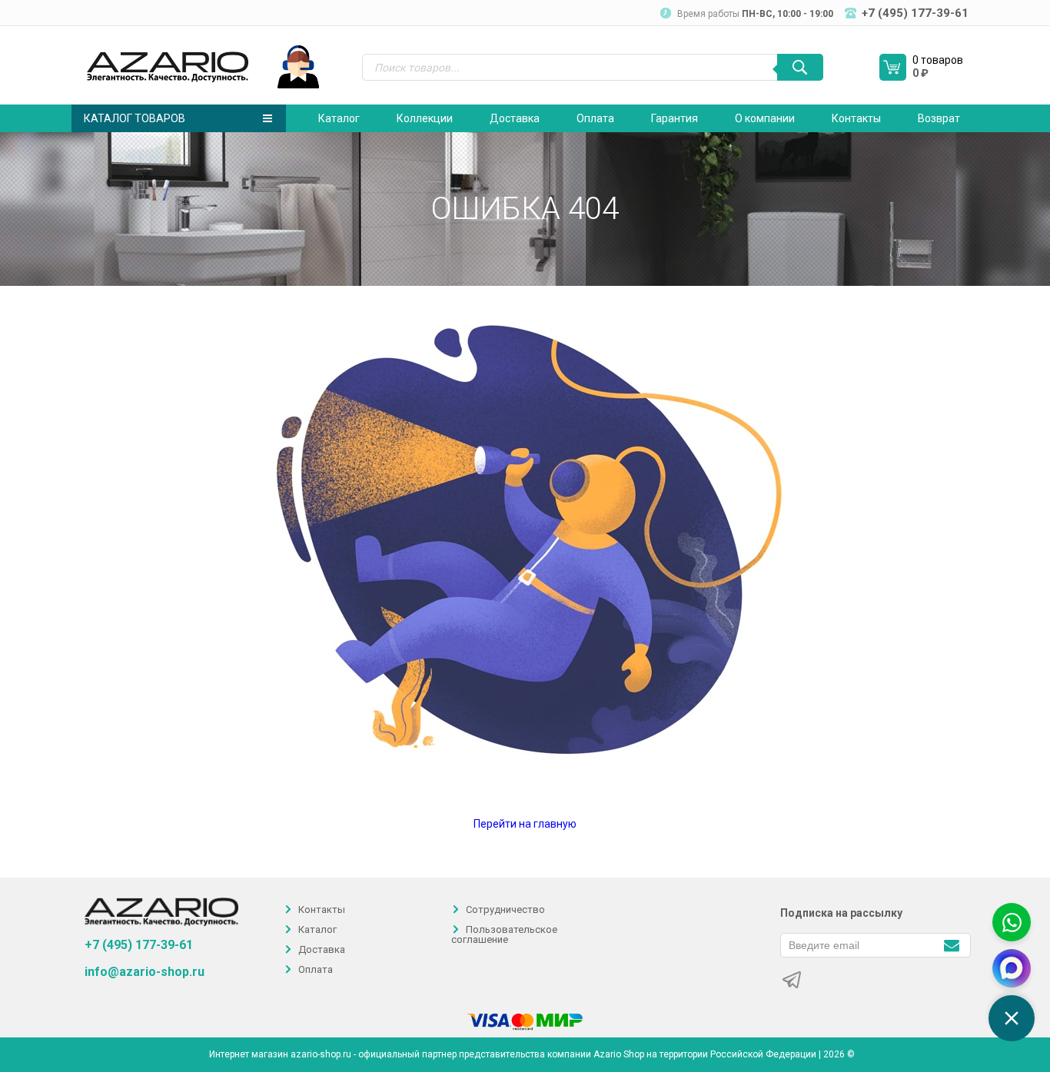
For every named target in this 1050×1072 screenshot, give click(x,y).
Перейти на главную (525, 824)
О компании (765, 118)
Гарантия (674, 118)
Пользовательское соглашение (504, 934)
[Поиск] (800, 67)
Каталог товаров (134, 118)
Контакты (856, 118)
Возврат (939, 118)
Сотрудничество (505, 909)
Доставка (515, 118)
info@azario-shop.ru (144, 972)
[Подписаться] (951, 944)
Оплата (595, 118)
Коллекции (425, 118)
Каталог (339, 118)
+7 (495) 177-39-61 (139, 945)
